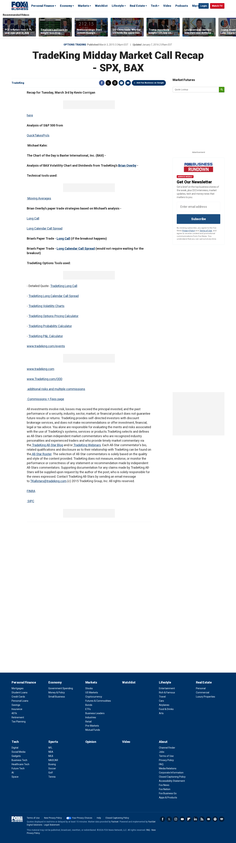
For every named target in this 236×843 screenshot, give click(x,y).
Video (167, 5)
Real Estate (137, 5)
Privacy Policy (188, 231)
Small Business (56, 696)
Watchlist (101, 5)
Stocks (89, 688)
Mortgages (17, 688)
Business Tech (19, 760)
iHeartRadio (221, 819)
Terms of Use (206, 231)
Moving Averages (39, 198)
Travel (162, 696)
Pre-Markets (92, 725)
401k (14, 713)
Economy (66, 5)
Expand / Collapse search (195, 6)
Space (15, 776)
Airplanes (164, 705)
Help (99, 818)
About (163, 742)
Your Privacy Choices (82, 818)
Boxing (52, 764)
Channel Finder (167, 747)
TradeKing (18, 82)
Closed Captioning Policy (172, 776)
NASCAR (53, 760)
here (30, 115)
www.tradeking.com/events (46, 346)
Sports (53, 742)
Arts (161, 713)
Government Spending (60, 688)
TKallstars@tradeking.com (48, 481)
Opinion (90, 742)
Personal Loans (20, 700)
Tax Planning (19, 721)
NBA (50, 751)
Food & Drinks (166, 709)
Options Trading (75, 44)
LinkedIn (195, 819)
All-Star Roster (41, 454)
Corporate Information (171, 772)
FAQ (161, 764)
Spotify (215, 819)
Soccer (52, 768)
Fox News (164, 785)
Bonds (88, 705)
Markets (83, 5)
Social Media (18, 751)
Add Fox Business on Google (150, 83)
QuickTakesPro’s (38, 135)
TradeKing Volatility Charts (46, 306)
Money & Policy (56, 692)
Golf (50, 772)
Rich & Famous (167, 692)
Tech (154, 5)
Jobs (161, 751)
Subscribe (198, 219)
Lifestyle (118, 5)
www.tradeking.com (40, 369)
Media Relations (167, 768)
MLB (50, 756)
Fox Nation (164, 789)
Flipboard (189, 819)
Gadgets (16, 756)
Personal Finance (42, 5)
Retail (88, 721)
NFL (50, 747)
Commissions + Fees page (45, 399)
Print (121, 83)
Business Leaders (95, 713)
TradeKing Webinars (87, 445)
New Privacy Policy (53, 818)
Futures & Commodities (98, 700)
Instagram (175, 819)
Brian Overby (127, 165)
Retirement (18, 717)
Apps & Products (168, 797)
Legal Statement (52, 825)
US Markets (91, 692)
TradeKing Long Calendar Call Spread (54, 296)
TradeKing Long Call (63, 286)
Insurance (17, 709)
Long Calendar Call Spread (44, 228)
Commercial (202, 692)
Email (128, 83)
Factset (115, 822)
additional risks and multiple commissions (56, 389)
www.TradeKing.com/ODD (44, 379)
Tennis (52, 776)
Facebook (102, 83)
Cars (161, 700)
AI (13, 772)
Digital (15, 747)
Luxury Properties (205, 696)
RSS (202, 819)
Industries (90, 717)
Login (203, 5)
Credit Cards (18, 696)
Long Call (33, 218)
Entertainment (167, 688)
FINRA (31, 491)
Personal (201, 688)
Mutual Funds (92, 729)
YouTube (182, 819)
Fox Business (20, 5)
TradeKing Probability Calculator (50, 326)
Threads (115, 83)
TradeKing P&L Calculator (46, 336)
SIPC (30, 501)
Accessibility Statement (172, 781)
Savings (16, 705)
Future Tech (18, 768)
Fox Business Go (168, 793)
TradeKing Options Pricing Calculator (53, 316)
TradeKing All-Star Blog (47, 445)
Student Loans (19, 692)
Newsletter (208, 819)
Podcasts (181, 5)
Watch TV (217, 5)
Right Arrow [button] (230, 27)
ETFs (88, 709)
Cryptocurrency (93, 696)
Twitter (108, 83)
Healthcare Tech (20, 764)
